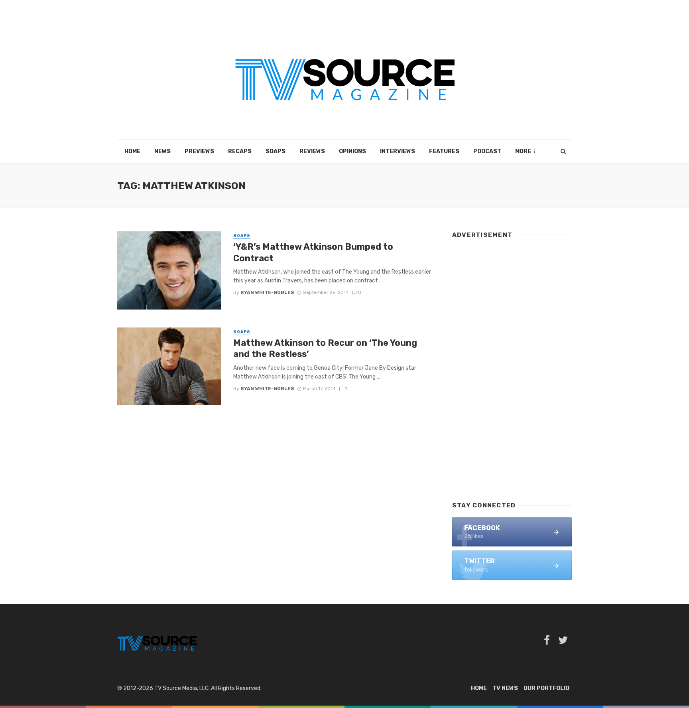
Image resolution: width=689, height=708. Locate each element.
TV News (505, 688)
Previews (199, 151)
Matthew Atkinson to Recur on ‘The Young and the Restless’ (325, 348)
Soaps (275, 151)
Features (444, 151)
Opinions (352, 151)
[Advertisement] (512, 366)
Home (132, 151)
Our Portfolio (546, 688)
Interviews (397, 151)
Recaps (240, 151)
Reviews (312, 151)
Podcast (487, 151)
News (162, 151)
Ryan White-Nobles (267, 292)
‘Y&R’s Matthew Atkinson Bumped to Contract (313, 252)
